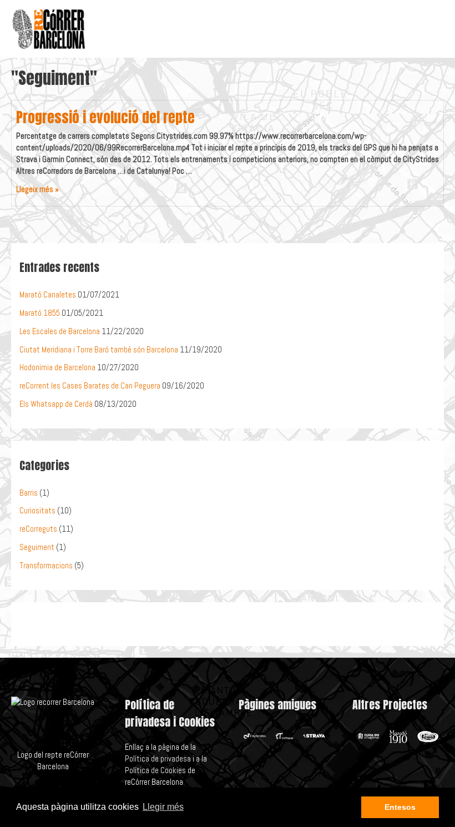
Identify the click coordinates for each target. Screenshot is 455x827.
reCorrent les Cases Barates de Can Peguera (89, 386)
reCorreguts (38, 529)
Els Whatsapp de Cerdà (56, 404)
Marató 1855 (39, 313)
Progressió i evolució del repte (105, 117)
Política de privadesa (158, 759)
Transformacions (46, 566)
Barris (28, 493)
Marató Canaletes (47, 295)
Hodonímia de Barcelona (57, 367)
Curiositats (37, 511)
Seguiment (36, 547)
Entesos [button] (400, 807)
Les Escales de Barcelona (59, 331)
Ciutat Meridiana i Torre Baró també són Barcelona (98, 350)
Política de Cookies (155, 770)
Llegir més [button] (163, 806)
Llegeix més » (37, 189)
